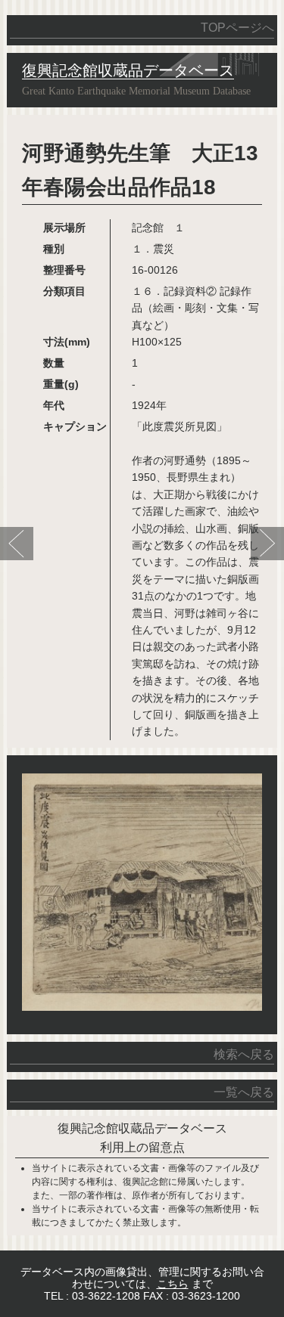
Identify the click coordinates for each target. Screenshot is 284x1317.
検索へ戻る (243, 1054)
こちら (173, 1284)
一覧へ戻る (243, 1092)
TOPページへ (237, 27)
